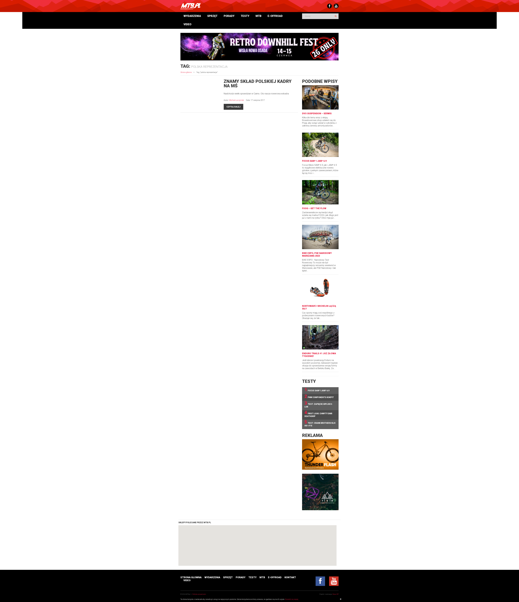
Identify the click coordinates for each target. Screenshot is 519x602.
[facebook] (320, 581)
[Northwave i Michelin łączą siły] (320, 290)
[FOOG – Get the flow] (320, 192)
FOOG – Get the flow (314, 208)
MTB (258, 16)
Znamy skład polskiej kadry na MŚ (258, 83)
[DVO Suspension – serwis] (320, 97)
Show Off (335, 594)
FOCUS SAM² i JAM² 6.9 (314, 161)
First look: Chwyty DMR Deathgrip (318, 413)
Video (187, 24)
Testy (245, 16)
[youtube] (334, 581)
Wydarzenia (192, 16)
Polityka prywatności (199, 594)
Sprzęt (212, 16)
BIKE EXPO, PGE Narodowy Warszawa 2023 (317, 254)
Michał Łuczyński (236, 100)
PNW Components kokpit (319, 396)
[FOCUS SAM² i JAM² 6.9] (320, 145)
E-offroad (275, 16)
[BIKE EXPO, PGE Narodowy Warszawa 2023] (320, 237)
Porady (229, 16)
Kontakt (290, 577)
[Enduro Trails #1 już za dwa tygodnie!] (320, 337)
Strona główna (186, 72)
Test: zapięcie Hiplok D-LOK (319, 404)
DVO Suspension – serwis (317, 113)
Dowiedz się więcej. (292, 599)
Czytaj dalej (233, 107)
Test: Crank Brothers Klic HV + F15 (320, 423)
